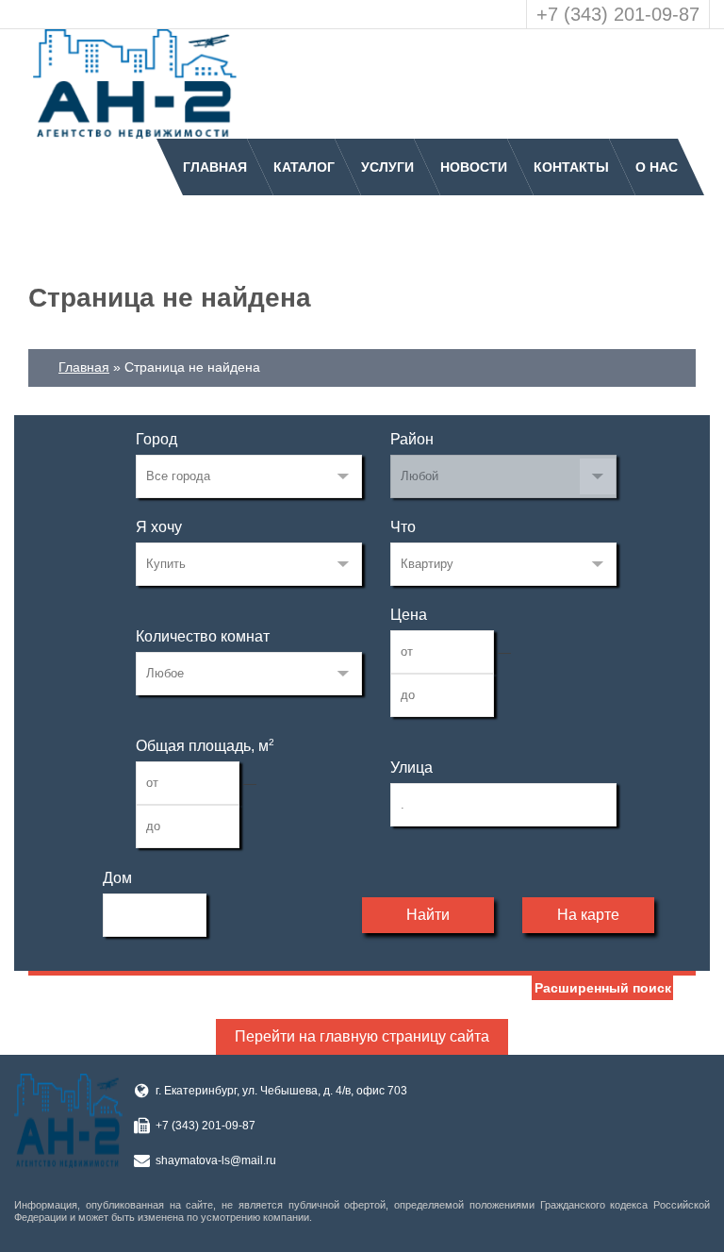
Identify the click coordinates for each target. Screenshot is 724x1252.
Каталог (304, 167)
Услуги (387, 167)
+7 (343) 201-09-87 (617, 14)
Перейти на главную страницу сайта (362, 1036)
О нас (656, 167)
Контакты (571, 167)
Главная (215, 167)
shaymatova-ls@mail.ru (216, 1160)
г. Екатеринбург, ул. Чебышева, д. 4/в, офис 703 (281, 1090)
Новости (473, 167)
